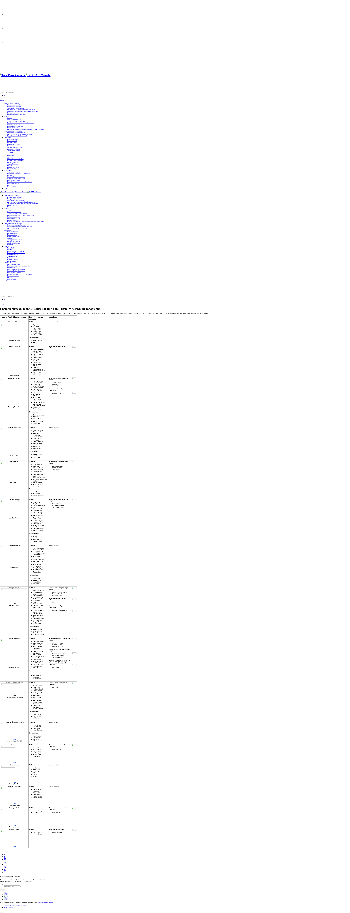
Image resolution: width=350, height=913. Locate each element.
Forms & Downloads (13, 167)
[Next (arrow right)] (2, 912)
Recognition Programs (13, 149)
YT (5, 872)
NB (5, 859)
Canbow (9, 146)
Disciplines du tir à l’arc (14, 106)
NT (5, 871)
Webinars (10, 152)
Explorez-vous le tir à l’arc (11, 103)
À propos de (7, 170)
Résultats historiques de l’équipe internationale (20, 123)
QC (5, 856)
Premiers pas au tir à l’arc (14, 105)
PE (4, 864)
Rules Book (10, 155)
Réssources (7, 154)
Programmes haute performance (13, 131)
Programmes (7, 137)
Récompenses (11, 175)
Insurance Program (12, 139)
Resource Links (11, 168)
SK (5, 866)
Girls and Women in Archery (15, 159)
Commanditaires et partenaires (16, 177)
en (4, 95)
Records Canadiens (12, 128)
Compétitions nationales (14, 119)
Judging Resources (12, 164)
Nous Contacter (11, 187)
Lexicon (9, 165)
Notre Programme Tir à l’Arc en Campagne (19, 134)
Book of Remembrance (14, 180)
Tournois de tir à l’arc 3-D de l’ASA (17, 121)
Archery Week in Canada (14, 147)
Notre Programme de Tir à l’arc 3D (17, 136)
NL (5, 869)
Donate (9, 185)
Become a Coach (12, 141)
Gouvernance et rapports (14, 172)
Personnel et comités (13, 183)
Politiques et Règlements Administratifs (18, 173)
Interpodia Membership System (16, 160)
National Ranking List (13, 124)
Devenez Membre (12, 113)
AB (5, 867)
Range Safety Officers (13, 144)
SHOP (5, 188)
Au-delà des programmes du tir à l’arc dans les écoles (22, 111)
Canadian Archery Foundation (16, 178)
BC (5, 863)
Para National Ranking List (15, 126)
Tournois (6, 116)
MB (5, 861)
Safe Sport (10, 157)
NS (5, 858)
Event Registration (12, 162)
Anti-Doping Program (13, 150)
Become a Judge (12, 142)
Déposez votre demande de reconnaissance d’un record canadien (25, 129)
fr (4, 97)
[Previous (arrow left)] (0, 912)
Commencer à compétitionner (15, 108)
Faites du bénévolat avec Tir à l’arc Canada (19, 182)
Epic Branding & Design (45, 902)
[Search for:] (22, 92)
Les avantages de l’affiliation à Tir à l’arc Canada (21, 109)
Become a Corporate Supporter (16, 114)
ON (5, 854)
